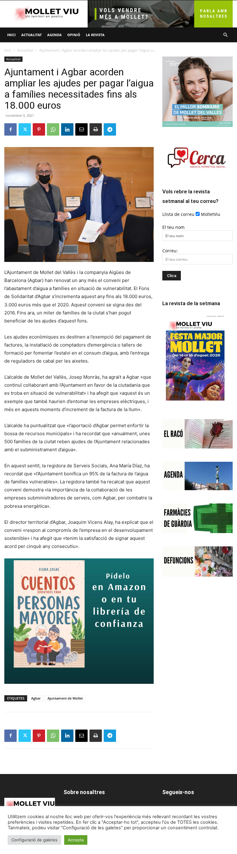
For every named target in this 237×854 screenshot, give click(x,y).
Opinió (73, 34)
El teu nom (173, 227)
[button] (225, 35)
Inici (11, 34)
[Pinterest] (39, 129)
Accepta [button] (76, 839)
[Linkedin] (67, 129)
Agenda (54, 34)
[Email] (81, 129)
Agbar (36, 698)
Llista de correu (178, 214)
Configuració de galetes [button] (34, 839)
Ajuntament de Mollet (65, 698)
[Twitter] (25, 129)
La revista (95, 34)
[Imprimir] (95, 129)
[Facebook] (10, 129)
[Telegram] (110, 129)
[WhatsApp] (53, 129)
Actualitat (31, 34)
